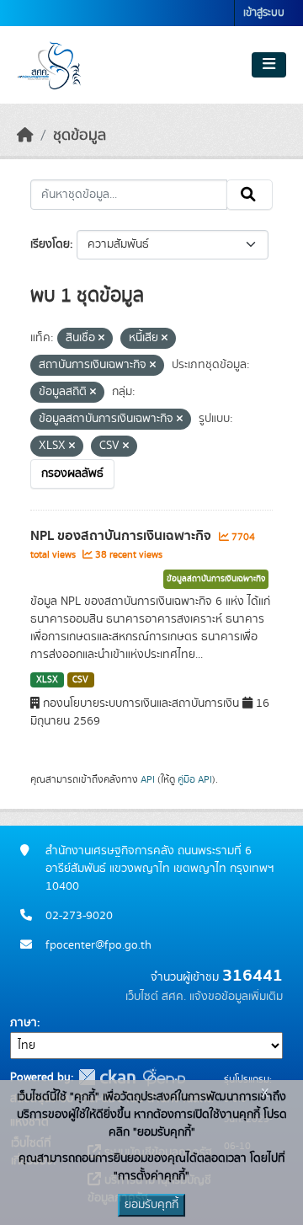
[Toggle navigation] (269, 65)
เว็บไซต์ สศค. (155, 996)
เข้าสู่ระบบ (263, 13)
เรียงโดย (50, 244)
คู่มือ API (195, 779)
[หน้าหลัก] (25, 136)
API (148, 779)
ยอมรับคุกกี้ (151, 1204)
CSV (80, 680)
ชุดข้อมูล (79, 136)
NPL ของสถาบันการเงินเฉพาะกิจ (122, 536)
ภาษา (23, 1022)
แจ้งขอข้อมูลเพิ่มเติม (236, 996)
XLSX (47, 680)
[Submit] (249, 194)
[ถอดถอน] (101, 338)
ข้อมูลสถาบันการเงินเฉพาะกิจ (216, 579)
